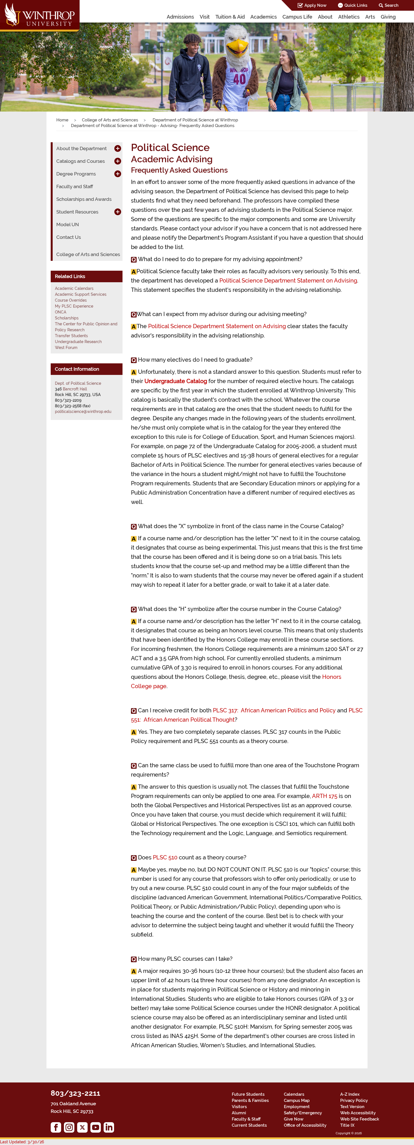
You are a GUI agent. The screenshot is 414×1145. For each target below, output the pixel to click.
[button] (31, 61)
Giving (388, 17)
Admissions (180, 17)
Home (62, 120)
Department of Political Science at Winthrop (195, 120)
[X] (83, 1128)
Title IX (347, 1125)
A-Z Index (350, 1094)
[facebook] (57, 1128)
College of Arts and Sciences (110, 120)
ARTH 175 (324, 796)
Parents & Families (250, 1100)
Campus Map (297, 1100)
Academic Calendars (74, 288)
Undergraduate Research (78, 341)
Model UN (67, 224)
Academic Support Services (80, 294)
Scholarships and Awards (84, 199)
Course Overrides (71, 300)
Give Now (293, 1119)
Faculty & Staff (246, 1119)
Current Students (249, 1125)
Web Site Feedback (359, 1119)
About (325, 17)
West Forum (66, 347)
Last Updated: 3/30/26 (22, 1142)
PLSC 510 (165, 857)
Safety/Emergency (303, 1112)
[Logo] (40, 17)
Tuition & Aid (230, 17)
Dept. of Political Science (78, 383)
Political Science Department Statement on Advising (288, 280)
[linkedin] (110, 1128)
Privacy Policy (354, 1100)
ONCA (60, 312)
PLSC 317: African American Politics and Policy (274, 710)
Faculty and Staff (74, 186)
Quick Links (355, 5)
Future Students (248, 1094)
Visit (205, 17)
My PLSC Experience (74, 306)
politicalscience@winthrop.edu (83, 411)
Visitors (239, 1106)
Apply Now (315, 5)
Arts (370, 17)
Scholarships (67, 318)
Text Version (352, 1106)
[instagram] (70, 1128)
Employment (297, 1106)
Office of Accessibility (305, 1125)
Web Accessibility (358, 1112)
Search (392, 5)
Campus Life (297, 17)
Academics (263, 17)
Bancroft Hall (75, 389)
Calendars (294, 1094)
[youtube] (97, 1128)
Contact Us (68, 237)
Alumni (239, 1112)
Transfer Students (71, 336)
